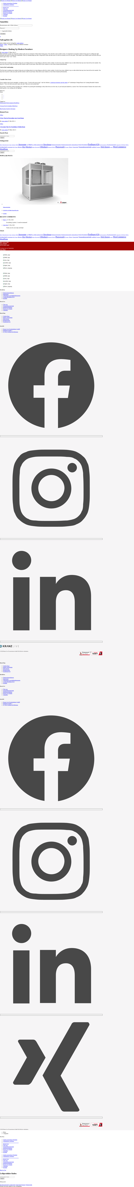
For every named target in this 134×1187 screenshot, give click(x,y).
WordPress (16, 103)
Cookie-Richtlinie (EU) (9, 297)
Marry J (5, 219)
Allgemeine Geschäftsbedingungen (11, 295)
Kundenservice (6, 321)
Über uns (5, 304)
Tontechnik (75, 147)
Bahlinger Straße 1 (7, 330)
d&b (33, 144)
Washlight (98, 147)
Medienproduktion (7, 307)
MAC (14, 147)
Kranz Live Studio (7, 308)
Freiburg (92, 144)
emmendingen (74, 144)
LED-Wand (123, 144)
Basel (30, 144)
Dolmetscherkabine (56, 144)
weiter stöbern (20, 43)
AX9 (27, 144)
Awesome (22, 144)
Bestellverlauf (6, 320)
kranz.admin (5, 52)
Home (1, 44)
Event (80, 144)
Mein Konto (6, 319)
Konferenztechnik (111, 144)
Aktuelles (5, 310)
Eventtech (85, 144)
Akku (1, 144)
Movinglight (37, 147)
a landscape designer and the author (59, 82)
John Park (5, 225)
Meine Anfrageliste (7, 317)
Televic (70, 147)
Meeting (20, 147)
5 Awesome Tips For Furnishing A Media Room (8, 105)
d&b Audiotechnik (38, 144)
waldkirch (94, 147)
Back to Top (3, 1170)
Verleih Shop (6, 316)
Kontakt (5, 298)
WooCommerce (10, 103)
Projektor (67, 147)
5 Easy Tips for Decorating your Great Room (12, 118)
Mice (24, 147)
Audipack (13, 144)
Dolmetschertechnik (66, 144)
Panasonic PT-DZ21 (51, 147)
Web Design (105, 147)
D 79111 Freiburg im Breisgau (10, 332)
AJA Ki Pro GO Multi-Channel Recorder (11, 210)
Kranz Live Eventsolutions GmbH (11, 329)
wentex (111, 147)
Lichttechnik (3, 147)
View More (3, 249)
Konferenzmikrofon (103, 144)
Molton (33, 147)
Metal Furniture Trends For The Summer (7, 108)
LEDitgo (127, 144)
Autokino (5, 213)
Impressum (5, 294)
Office (5, 44)
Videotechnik (29, 1185)
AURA (17, 144)
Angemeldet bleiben (7, 31)
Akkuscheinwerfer (5, 144)
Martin (16, 147)
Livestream (10, 147)
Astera (10, 144)
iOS (97, 144)
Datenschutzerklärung (8, 293)
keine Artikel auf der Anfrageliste (8, 43)
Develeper (47, 144)
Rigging (23, 1185)
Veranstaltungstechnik (84, 147)
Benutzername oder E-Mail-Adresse (9, 25)
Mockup (29, 147)
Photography (3, 103)
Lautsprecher (118, 144)
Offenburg (44, 147)
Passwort (2, 28)
